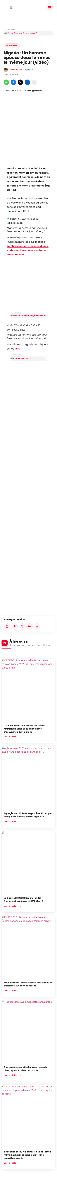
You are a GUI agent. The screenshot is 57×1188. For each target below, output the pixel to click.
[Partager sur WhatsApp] (6, 82)
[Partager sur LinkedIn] (27, 82)
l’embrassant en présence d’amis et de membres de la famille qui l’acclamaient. (27, 250)
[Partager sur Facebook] (13, 82)
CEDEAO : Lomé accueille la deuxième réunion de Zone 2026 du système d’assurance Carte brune (24, 728)
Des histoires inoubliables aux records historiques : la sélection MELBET (25, 1069)
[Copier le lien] (34, 82)
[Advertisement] (28, 135)
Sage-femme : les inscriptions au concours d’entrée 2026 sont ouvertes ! (28, 984)
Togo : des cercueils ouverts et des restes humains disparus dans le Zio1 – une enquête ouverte (27, 1155)
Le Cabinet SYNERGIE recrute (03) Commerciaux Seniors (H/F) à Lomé (23, 899)
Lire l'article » (10, 736)
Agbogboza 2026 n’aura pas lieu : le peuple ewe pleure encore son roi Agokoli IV (28, 815)
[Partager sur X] (20, 82)
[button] (49, 7)
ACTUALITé (11, 45)
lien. (17, 348)
